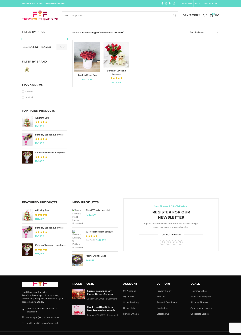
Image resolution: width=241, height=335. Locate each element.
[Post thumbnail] (78, 294)
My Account (129, 290)
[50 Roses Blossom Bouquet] (77, 239)
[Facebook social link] (162, 3)
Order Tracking (131, 302)
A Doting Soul (42, 117)
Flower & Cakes (198, 290)
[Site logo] (40, 15)
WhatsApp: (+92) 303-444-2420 (42, 317)
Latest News (163, 313)
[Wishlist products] (205, 15)
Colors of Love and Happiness (50, 152)
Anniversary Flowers (201, 307)
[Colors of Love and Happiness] (27, 157)
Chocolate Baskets (199, 313)
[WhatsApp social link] (174, 3)
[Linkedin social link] (170, 3)
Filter (62, 46)
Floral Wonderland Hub (98, 210)
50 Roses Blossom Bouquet (99, 231)
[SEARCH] (174, 15)
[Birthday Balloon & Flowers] (27, 139)
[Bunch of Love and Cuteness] (116, 54)
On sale (29, 91)
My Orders (128, 296)
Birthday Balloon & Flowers (49, 134)
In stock (29, 97)
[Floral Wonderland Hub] (77, 217)
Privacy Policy (164, 290)
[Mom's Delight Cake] (77, 260)
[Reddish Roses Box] (87, 57)
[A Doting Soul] (27, 122)
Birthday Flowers (199, 302)
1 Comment (111, 299)
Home (75, 32)
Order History (130, 307)
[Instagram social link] (166, 3)
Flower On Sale (131, 313)
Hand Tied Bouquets (200, 296)
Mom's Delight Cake (96, 255)
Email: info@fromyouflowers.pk (42, 323)
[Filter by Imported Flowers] (32, 69)
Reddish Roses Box (87, 75)
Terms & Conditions (167, 302)
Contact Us (162, 307)
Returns (161, 296)
